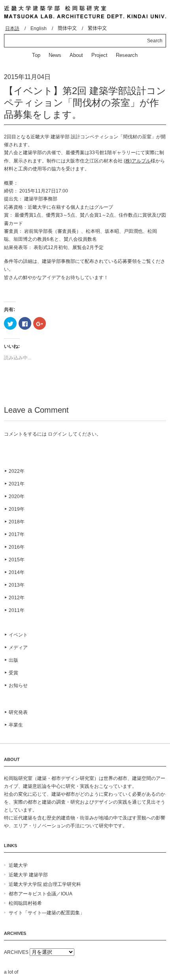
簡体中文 (67, 28)
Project (99, 55)
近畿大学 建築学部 (28, 875)
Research (127, 55)
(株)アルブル (137, 161)
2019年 (17, 509)
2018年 (17, 522)
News (55, 55)
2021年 (17, 484)
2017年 (17, 534)
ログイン (57, 434)
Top (36, 55)
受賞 (13, 673)
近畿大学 (18, 865)
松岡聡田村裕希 (25, 903)
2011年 (17, 610)
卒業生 (16, 725)
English (38, 28)
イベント (18, 635)
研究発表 (18, 712)
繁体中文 (97, 28)
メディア (18, 647)
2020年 (17, 496)
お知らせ (18, 685)
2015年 (17, 560)
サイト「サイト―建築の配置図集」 (47, 913)
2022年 (17, 471)
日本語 (12, 28)
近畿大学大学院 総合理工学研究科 (45, 884)
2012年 (17, 597)
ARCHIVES (16, 952)
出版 (13, 660)
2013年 (17, 585)
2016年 (17, 547)
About (76, 55)
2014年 (17, 572)
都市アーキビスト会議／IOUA (40, 894)
